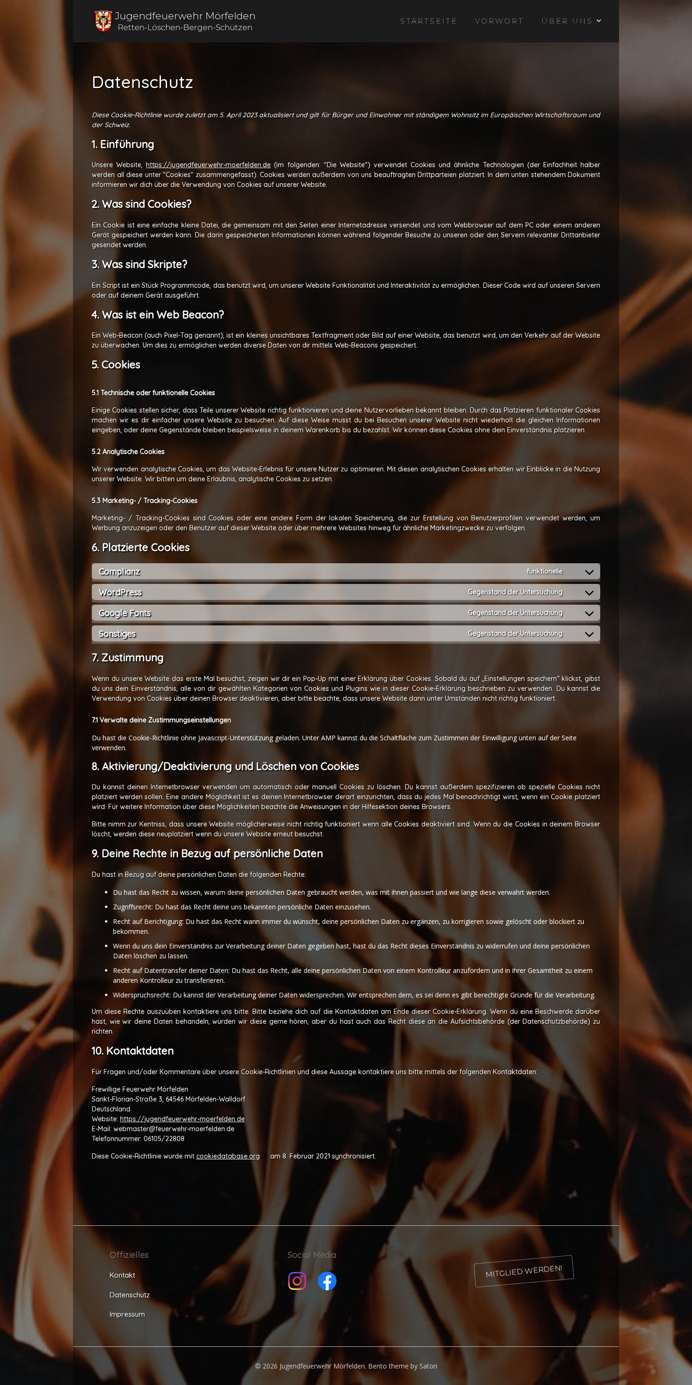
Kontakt (122, 1275)
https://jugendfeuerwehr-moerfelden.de (208, 165)
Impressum (127, 1314)
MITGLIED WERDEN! (524, 1271)
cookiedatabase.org (228, 1156)
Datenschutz (130, 1294)
